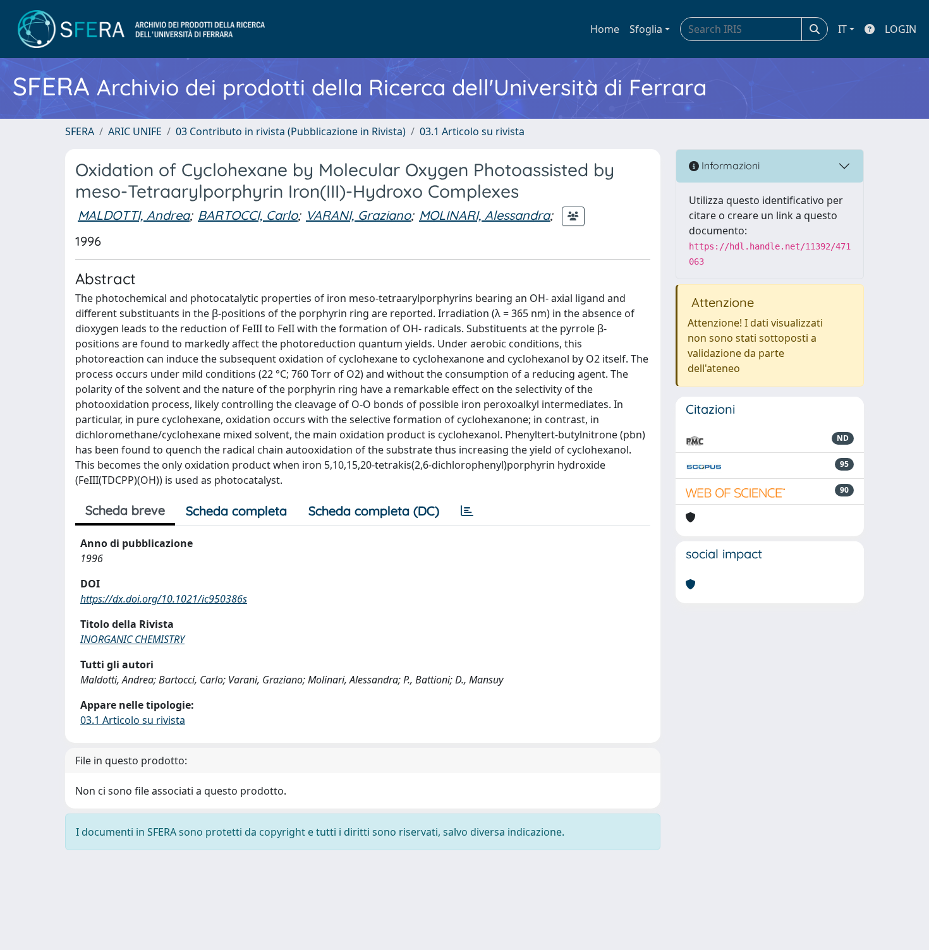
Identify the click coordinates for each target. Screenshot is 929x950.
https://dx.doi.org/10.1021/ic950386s (163, 599)
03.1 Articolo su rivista (472, 131)
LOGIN (900, 29)
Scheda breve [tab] (125, 510)
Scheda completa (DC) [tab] (373, 511)
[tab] (467, 511)
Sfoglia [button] (645, 29)
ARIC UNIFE (135, 131)
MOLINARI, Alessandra (484, 215)
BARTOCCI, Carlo (248, 215)
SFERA (79, 131)
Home (604, 29)
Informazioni (729, 165)
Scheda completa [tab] (236, 511)
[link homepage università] (141, 29)
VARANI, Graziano (358, 215)
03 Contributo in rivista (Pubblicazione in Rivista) (291, 131)
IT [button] (842, 29)
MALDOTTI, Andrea (134, 215)
